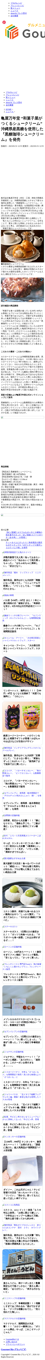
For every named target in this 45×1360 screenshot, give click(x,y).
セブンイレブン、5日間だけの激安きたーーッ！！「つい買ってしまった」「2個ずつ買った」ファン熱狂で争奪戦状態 (22, 1041)
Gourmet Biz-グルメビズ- (13, 1349)
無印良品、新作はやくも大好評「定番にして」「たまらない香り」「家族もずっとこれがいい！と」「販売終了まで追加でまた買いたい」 (21, 759)
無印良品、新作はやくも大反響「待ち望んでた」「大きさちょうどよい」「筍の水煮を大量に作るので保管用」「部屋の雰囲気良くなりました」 (21, 1239)
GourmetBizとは (12, 1339)
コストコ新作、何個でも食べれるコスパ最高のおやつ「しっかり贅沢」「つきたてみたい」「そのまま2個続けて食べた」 (22, 915)
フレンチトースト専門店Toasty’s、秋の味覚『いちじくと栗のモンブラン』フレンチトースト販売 (22, 977)
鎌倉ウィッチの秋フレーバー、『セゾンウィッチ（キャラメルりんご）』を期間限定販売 (21, 628)
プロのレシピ (16, 3)
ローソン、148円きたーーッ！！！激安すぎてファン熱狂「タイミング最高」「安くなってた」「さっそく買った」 (22, 955)
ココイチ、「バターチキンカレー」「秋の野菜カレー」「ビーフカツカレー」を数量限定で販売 (21, 784)
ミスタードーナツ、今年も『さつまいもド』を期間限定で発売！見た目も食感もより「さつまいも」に (21, 1085)
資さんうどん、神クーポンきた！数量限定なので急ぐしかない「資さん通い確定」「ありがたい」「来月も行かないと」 (21, 1287)
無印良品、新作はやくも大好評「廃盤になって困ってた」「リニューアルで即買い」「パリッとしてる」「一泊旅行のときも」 (21, 584)
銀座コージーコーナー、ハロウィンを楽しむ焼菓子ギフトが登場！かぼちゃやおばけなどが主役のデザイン (21, 738)
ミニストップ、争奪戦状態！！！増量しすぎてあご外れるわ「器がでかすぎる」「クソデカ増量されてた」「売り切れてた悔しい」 (21, 1307)
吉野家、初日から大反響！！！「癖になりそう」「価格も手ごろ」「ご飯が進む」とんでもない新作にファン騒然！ (21, 824)
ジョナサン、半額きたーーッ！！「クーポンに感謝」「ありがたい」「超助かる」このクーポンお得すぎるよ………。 (21, 1061)
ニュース (14, 11)
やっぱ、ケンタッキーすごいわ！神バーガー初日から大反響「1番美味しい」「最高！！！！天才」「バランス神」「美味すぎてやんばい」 (22, 847)
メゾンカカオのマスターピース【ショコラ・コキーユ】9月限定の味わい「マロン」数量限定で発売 (22, 1022)
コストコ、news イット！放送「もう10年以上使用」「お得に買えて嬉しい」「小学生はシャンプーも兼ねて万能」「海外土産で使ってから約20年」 (22, 1214)
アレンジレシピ (17, 6)
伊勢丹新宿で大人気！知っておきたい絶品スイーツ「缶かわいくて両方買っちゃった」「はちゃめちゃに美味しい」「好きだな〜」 (21, 561)
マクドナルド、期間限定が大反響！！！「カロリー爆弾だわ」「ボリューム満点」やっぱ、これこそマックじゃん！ (21, 1327)
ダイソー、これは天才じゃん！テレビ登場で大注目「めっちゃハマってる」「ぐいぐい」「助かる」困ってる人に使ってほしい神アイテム (21, 1194)
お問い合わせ (11, 1342)
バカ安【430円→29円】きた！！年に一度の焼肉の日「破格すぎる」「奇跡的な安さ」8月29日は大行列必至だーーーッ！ (22, 604)
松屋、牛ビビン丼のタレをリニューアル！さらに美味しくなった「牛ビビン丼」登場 (21, 1127)
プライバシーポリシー (15, 1344)
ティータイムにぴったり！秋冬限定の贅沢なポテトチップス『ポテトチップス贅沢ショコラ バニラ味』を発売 (24, 545)
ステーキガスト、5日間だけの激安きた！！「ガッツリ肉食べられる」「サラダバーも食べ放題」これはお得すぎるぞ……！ (21, 936)
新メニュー (15, 8)
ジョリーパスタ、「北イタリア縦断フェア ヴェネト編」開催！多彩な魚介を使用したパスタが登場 (22, 1107)
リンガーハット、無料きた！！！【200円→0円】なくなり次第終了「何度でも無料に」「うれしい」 (22, 693)
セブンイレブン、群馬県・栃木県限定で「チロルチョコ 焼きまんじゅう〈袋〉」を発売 (21, 806)
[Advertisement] (22, 66)
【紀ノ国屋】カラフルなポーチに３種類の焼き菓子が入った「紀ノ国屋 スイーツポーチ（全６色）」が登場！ (24, 534)
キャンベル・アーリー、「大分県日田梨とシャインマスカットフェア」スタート (21, 648)
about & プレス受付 (19, 13)
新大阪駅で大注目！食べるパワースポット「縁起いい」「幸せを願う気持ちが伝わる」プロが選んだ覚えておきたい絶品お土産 (21, 867)
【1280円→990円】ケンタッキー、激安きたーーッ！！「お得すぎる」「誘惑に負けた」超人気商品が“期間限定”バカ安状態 (22, 1146)
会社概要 (14, 16)
